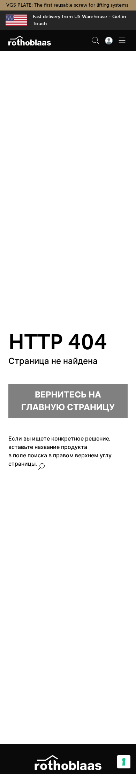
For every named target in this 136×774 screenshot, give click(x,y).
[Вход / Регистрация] (109, 40)
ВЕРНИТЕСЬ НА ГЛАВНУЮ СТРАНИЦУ (68, 401)
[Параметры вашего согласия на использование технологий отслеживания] (123, 761)
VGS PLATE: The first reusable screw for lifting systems (68, 5)
